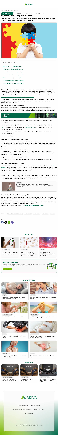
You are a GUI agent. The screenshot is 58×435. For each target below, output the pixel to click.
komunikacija (37, 214)
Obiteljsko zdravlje (12, 10)
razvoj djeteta (45, 214)
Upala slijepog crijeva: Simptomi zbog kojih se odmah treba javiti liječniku (13, 297)
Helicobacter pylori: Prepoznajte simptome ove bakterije (14, 336)
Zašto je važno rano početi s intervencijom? (14, 80)
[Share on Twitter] (5, 222)
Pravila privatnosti (39, 409)
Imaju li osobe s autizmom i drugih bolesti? (13, 75)
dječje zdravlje (28, 214)
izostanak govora (30, 127)
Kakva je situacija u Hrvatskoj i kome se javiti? (14, 83)
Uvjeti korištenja (23, 405)
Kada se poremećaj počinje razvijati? (12, 77)
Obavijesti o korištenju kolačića (22, 409)
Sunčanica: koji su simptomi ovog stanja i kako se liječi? (43, 316)
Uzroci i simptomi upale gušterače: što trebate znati (42, 355)
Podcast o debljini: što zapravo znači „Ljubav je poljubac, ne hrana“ (48, 379)
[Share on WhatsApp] (9, 222)
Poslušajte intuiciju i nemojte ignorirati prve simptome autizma (17, 97)
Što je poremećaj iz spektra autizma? (12, 66)
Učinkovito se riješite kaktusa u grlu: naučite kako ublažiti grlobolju (14, 355)
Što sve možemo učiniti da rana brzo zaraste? (13, 316)
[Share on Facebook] (2, 222)
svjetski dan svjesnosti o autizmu (14, 214)
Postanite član (7, 269)
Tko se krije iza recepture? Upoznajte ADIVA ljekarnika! (9, 379)
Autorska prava (35, 405)
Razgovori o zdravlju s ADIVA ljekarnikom (28, 379)
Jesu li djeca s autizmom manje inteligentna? (14, 72)
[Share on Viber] (12, 222)
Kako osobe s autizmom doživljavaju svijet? (14, 69)
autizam (52, 214)
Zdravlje (3, 10)
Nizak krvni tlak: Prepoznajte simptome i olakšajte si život (43, 297)
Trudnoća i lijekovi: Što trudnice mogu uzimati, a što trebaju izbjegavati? (42, 336)
